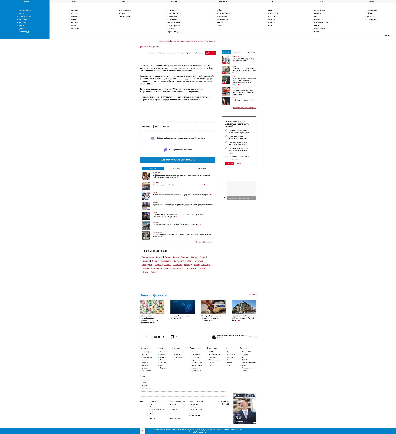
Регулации (75, 29)
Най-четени (176, 168)
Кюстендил (179, 261)
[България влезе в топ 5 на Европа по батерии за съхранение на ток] (146, 186)
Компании (75, 10)
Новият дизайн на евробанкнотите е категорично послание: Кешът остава (149, 319)
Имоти (73, 26)
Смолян (155, 268)
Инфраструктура (25, 16)
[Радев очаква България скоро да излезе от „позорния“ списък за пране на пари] (146, 206)
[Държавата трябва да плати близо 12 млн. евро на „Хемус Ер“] (146, 225)
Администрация (173, 32)
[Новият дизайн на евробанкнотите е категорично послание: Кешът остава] (152, 307)
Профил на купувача (156, 414)
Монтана (199, 261)
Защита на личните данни (178, 401)
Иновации (74, 16)
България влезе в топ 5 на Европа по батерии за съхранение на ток (178, 185)
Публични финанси (25, 10)
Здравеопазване (174, 22)
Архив (239, 163)
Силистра (205, 265)
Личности (271, 19)
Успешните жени (320, 29)
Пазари (74, 19)
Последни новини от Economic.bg (244, 108)
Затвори (387, 36)
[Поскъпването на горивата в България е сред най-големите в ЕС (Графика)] (146, 196)
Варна (168, 257)
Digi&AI (219, 10)
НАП (156, 126)
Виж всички (252, 294)
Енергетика (23, 19)
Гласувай (230, 163)
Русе (196, 265)
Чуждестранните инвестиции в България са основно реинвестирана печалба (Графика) (182, 235)
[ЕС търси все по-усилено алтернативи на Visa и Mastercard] (213, 307)
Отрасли (74, 13)
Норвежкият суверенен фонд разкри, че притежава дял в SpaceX (244, 318)
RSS (177, 337)
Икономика (25, 1)
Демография (172, 16)
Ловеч (189, 261)
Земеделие (22, 26)
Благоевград (148, 257)
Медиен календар (175, 418)
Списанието (371, 16)
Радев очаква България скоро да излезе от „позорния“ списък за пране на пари (182, 205)
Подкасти (317, 13)
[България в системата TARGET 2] (182, 307)
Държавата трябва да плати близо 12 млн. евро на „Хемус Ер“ (176, 224)
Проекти (322, 1)
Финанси (74, 22)
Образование (172, 19)
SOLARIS (317, 32)
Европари (22, 13)
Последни (153, 168)
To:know (369, 13)
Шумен (145, 272)
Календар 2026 (319, 10)
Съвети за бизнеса (124, 10)
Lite (272, 1)
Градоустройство (174, 26)
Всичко (371, 1)
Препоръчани (201, 168)
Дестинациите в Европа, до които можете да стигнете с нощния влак (243, 92)
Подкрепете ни (174, 414)
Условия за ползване (195, 410)
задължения (145, 126)
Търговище (190, 268)
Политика (171, 10)
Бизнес (74, 1)
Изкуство (271, 22)
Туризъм (21, 29)
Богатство (271, 16)
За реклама (153, 401)
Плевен (167, 265)
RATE (316, 16)
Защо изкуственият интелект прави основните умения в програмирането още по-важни (244, 81)
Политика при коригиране (178, 407)
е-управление (222, 16)
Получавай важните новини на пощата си (232, 336)
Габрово (146, 261)
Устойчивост (123, 1)
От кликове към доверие (241, 100)
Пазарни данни (372, 19)
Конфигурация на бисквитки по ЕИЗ (194, 414)
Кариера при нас (175, 410)
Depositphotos (203, 432)
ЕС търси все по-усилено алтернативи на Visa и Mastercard (211, 318)
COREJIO (317, 19)
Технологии (223, 1)
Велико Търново (181, 257)
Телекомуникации (223, 13)
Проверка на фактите (196, 401)
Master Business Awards (322, 22)
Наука (270, 10)
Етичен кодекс (193, 407)
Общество (173, 1)
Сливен (145, 268)
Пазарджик (147, 265)
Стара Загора (176, 268)
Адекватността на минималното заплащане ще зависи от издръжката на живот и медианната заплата (181, 176)
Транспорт (22, 22)
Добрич (155, 261)
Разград (188, 265)
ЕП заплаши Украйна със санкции (239, 198)
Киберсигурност (223, 19)
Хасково (202, 268)
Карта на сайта (194, 404)
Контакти (153, 407)
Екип (151, 404)
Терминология (372, 10)
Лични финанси (173, 13)
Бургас (159, 257)
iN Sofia (316, 26)
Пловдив (177, 265)
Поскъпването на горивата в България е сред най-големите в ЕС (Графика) (181, 195)
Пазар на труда (24, 32)
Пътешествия (273, 13)
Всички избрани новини (204, 242)
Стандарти (121, 13)
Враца (203, 257)
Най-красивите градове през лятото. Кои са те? (243, 60)
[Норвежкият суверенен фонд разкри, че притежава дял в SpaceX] (244, 307)
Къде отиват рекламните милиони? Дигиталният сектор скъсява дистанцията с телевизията (178, 216)
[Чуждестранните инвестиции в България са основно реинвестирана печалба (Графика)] (146, 235)
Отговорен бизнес (124, 16)
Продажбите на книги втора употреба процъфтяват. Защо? (244, 69)
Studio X (204, 431)
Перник (158, 265)
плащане (165, 126)
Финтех (220, 26)
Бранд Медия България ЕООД (157, 410)
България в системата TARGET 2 (179, 317)
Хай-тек (220, 22)
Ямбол (154, 272)
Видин (194, 257)
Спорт (270, 26)
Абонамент (173, 404)
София (164, 268)
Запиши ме (252, 337)
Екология (171, 29)
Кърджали (166, 261)
